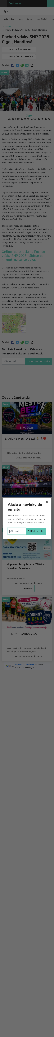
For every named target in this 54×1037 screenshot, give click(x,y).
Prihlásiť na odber (36, 531)
